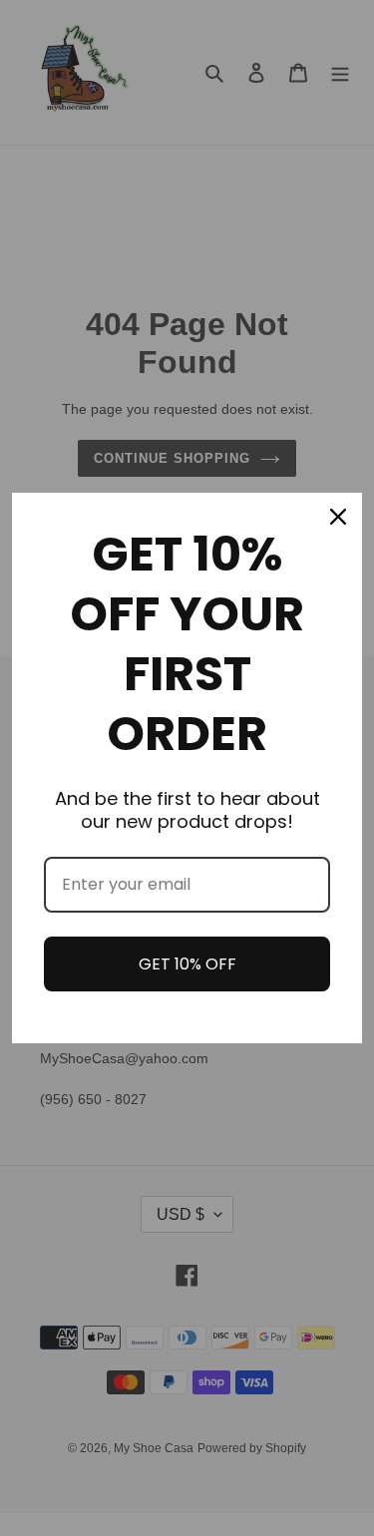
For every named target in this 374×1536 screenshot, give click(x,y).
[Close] (338, 517)
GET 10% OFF (187, 964)
